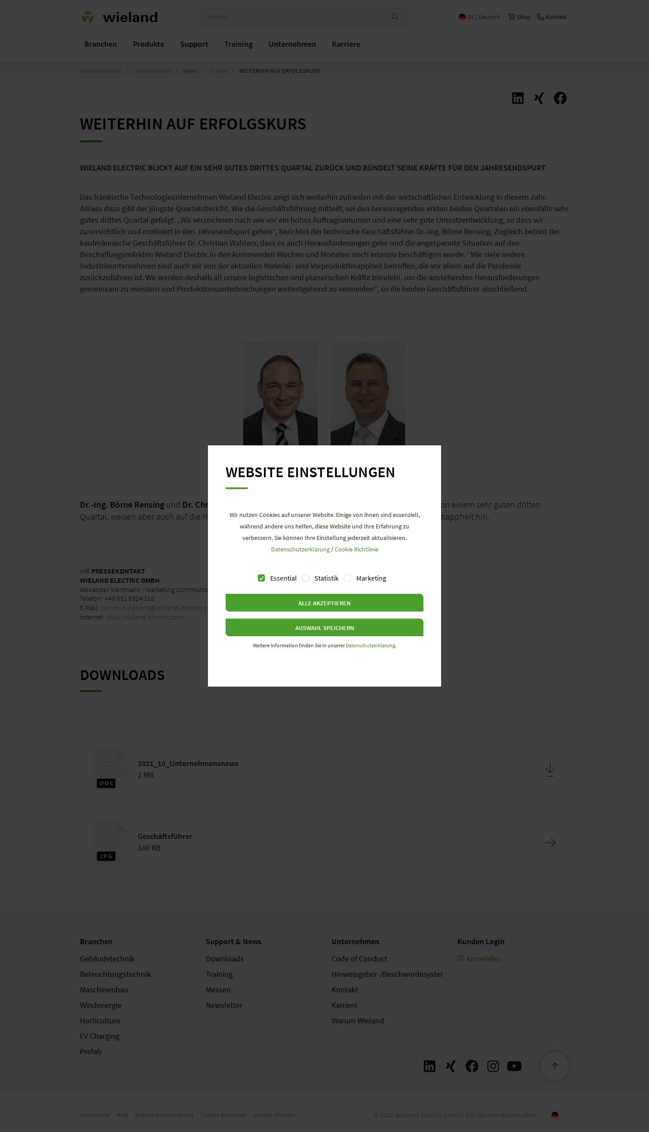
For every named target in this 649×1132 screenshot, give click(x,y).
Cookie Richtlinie (356, 549)
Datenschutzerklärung (300, 549)
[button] (324, 603)
